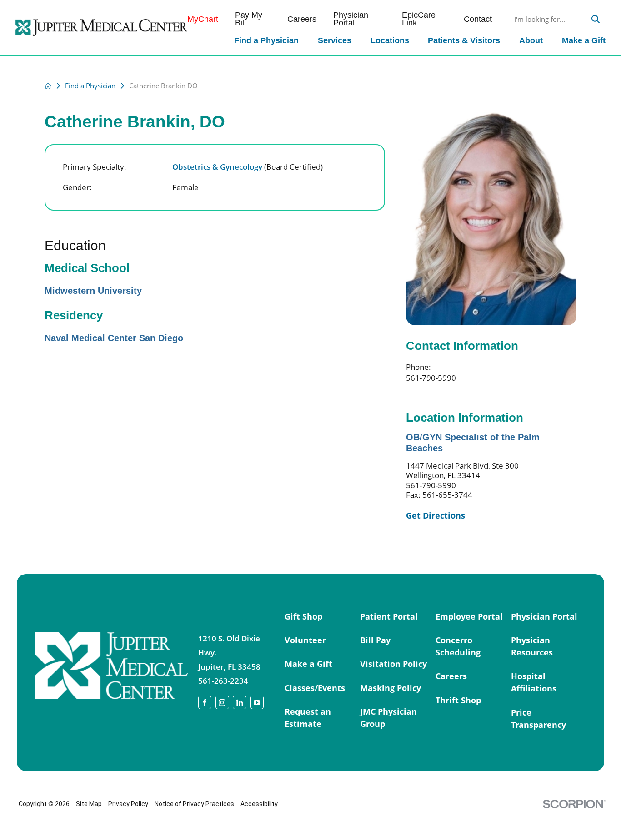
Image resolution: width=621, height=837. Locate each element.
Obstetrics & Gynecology (247, 166)
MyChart (202, 19)
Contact (478, 19)
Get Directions (435, 516)
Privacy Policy (128, 803)
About (531, 40)
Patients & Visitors (464, 40)
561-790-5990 (431, 378)
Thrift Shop (458, 700)
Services (334, 40)
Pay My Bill (248, 19)
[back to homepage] (48, 85)
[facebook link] (205, 702)
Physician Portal (350, 19)
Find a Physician (266, 40)
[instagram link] (222, 702)
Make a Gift (584, 40)
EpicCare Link (419, 19)
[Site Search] (596, 19)
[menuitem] (266, 41)
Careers (301, 19)
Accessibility (259, 803)
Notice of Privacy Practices (194, 803)
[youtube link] (257, 702)
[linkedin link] (239, 702)
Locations (390, 40)
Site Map (89, 803)
